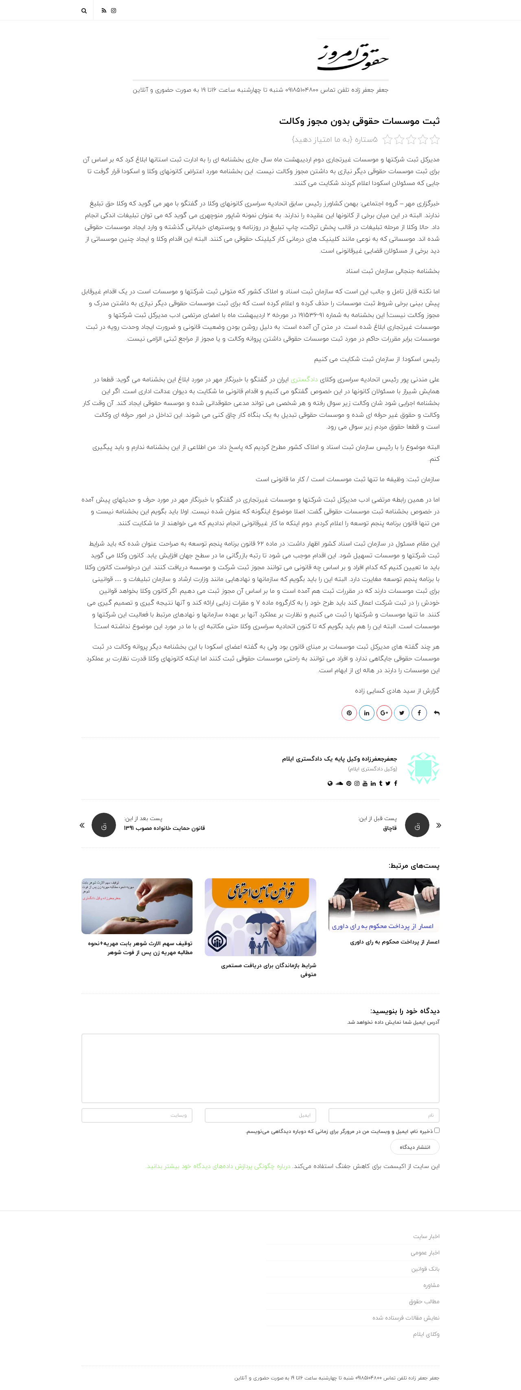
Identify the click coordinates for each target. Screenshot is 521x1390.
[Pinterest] (347, 784)
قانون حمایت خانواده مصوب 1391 (164, 828)
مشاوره (431, 1285)
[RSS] (104, 10)
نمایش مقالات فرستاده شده (406, 1318)
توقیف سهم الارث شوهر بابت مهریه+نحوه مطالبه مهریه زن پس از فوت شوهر (140, 947)
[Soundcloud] (338, 784)
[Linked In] (372, 784)
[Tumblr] (379, 784)
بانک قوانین (426, 1269)
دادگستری (304, 379)
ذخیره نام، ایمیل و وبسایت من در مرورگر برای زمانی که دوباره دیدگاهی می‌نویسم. (339, 1131)
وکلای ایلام (426, 1334)
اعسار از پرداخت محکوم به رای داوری (395, 942)
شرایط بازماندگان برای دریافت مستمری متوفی (268, 969)
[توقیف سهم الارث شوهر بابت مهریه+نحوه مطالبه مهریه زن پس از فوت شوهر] (137, 906)
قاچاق (390, 828)
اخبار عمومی (425, 1252)
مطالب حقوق (424, 1301)
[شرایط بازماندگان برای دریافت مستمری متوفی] (260, 917)
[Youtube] (363, 784)
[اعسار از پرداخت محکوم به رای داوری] (384, 905)
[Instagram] (113, 10)
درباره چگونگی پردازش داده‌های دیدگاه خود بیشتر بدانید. (217, 1166)
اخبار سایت (426, 1236)
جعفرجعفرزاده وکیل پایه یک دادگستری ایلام (339, 758)
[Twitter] (386, 784)
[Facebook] (394, 784)
